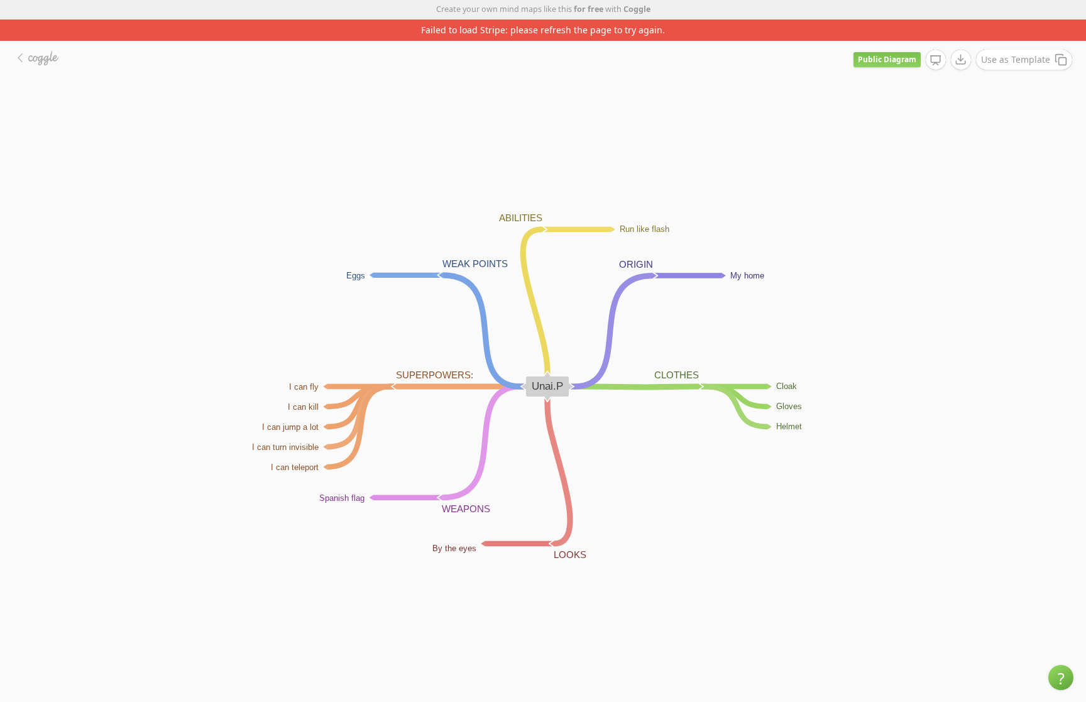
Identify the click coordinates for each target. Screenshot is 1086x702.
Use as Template (1015, 59)
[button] (1060, 677)
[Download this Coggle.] (961, 60)
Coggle (636, 9)
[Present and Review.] (936, 60)
